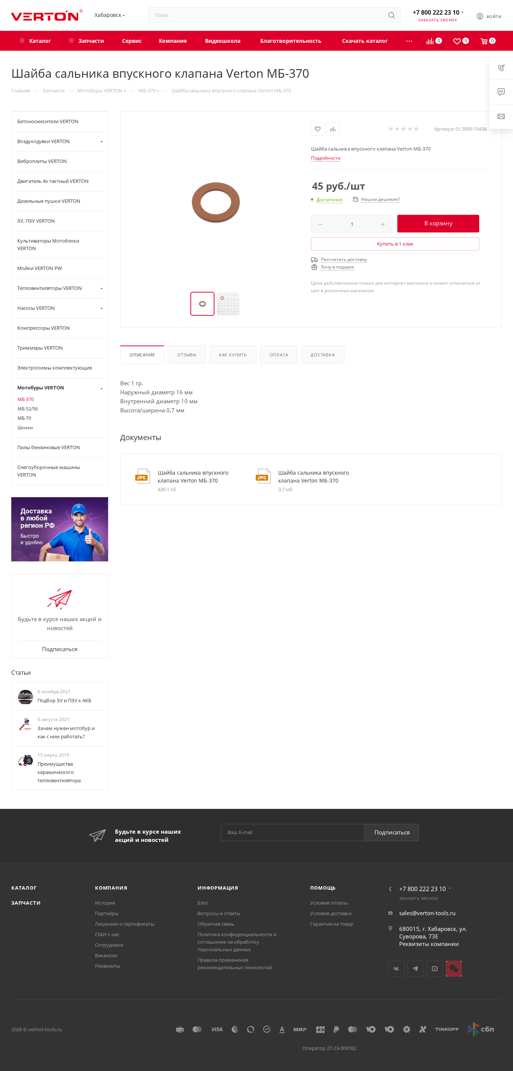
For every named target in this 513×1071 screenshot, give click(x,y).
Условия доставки (331, 913)
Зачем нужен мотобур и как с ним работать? (66, 732)
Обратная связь (216, 923)
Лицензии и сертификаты (124, 923)
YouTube (435, 969)
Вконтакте (396, 969)
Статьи (21, 672)
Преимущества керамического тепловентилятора (59, 772)
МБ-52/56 (28, 409)
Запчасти (26, 902)
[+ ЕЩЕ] (409, 41)
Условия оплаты (329, 902)
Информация (218, 887)
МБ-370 (26, 399)
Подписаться (392, 832)
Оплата (279, 355)
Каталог (24, 887)
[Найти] (391, 15)
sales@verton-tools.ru (427, 913)
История (105, 902)
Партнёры (107, 913)
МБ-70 (24, 418)
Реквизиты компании (429, 943)
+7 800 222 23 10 (436, 12)
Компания (111, 887)
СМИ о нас (107, 934)
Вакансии (106, 955)
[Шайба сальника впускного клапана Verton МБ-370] (215, 202)
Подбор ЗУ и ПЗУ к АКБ (64, 700)
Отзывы (186, 355)
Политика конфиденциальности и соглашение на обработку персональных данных (237, 942)
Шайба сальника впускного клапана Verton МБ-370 (193, 476)
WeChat (454, 969)
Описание (142, 355)
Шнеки (25, 427)
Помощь (323, 887)
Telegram (415, 969)
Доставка (323, 355)
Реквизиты (107, 965)
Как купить (233, 355)
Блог (203, 902)
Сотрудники (109, 944)
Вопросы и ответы (219, 913)
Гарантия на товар (331, 923)
